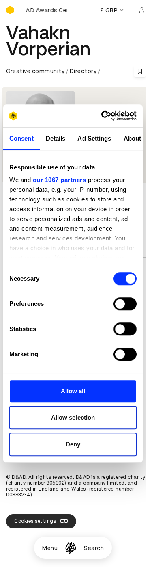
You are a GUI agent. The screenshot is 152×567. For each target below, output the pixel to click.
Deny (73, 444)
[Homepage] (71, 548)
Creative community (35, 71)
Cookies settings (35, 521)
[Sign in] (142, 10)
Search (94, 548)
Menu (50, 548)
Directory (83, 71)
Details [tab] (56, 138)
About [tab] (132, 138)
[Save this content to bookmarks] (140, 71)
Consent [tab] (21, 138)
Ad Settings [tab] (94, 138)
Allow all (73, 390)
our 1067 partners (59, 179)
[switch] (125, 303)
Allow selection (73, 417)
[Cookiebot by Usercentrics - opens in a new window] (103, 115)
